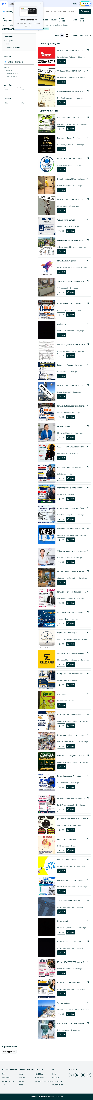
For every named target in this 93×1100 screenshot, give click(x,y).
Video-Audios (62, 20)
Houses (54, 20)
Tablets (74, 20)
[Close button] (41, 3)
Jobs (11, 25)
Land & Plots (83, 20)
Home (4, 25)
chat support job (9, 1052)
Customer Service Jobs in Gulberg (56, 25)
